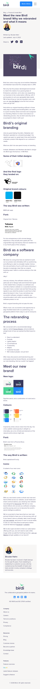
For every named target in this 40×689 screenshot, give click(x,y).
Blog (4, 12)
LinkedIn (26, 525)
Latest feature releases (10, 671)
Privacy (5, 622)
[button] (35, 3)
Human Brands (18, 329)
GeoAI (5, 668)
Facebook (19, 525)
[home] (6, 4)
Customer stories (8, 643)
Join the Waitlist (14, 101)
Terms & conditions (9, 619)
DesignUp (18, 504)
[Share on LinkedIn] (21, 41)
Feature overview (9, 664)
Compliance (7, 626)
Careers (5, 615)
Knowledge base (8, 650)
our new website (8, 520)
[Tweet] (12, 41)
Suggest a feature (9, 675)
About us (6, 612)
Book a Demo (26, 4)
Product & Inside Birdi (14, 12)
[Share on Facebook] (16, 41)
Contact (5, 654)
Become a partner (9, 647)
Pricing (5, 636)
